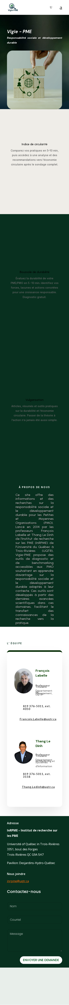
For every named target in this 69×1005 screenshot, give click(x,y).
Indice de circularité (34, 144)
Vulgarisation (35, 400)
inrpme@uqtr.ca (18, 881)
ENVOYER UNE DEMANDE (41, 960)
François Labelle (42, 673)
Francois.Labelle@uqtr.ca (38, 719)
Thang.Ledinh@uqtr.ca (38, 786)
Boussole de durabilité (34, 272)
